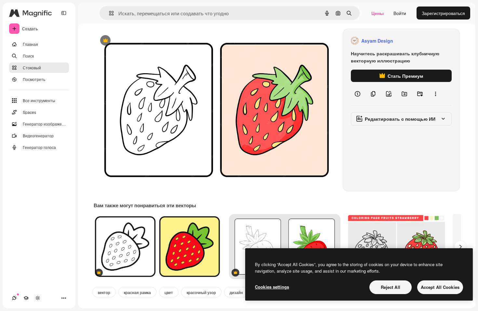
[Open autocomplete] (109, 13)
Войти (399, 13)
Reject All (390, 287)
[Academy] (26, 298)
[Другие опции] (435, 93)
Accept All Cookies (440, 287)
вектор (104, 292)
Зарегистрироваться (443, 13)
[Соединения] (14, 298)
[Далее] (460, 246)
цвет (169, 292)
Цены (377, 13)
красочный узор (201, 292)
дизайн (236, 292)
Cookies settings (272, 287)
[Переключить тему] (38, 298)
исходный (137, 40)
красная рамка (137, 292)
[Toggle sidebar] (64, 13)
